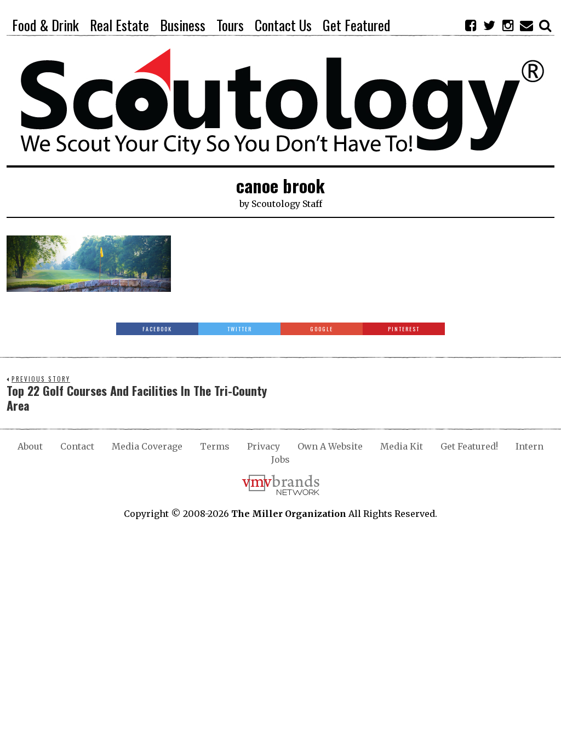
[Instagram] (508, 25)
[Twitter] (489, 25)
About (30, 446)
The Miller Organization (288, 513)
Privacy (263, 446)
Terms (215, 446)
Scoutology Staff (286, 203)
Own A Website (330, 446)
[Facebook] (470, 25)
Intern (529, 446)
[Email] (526, 25)
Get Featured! (469, 446)
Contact (77, 446)
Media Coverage (147, 446)
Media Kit (401, 446)
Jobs (280, 459)
